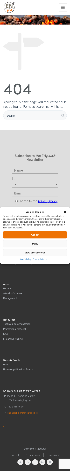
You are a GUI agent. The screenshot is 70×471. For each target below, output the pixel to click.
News (6, 364)
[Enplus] (9, 7)
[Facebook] (35, 462)
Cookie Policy (25, 259)
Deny (35, 243)
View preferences (35, 252)
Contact (15, 455)
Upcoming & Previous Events (18, 369)
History (7, 288)
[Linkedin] (42, 462)
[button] (65, 211)
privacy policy (47, 201)
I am (15, 179)
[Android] (20, 462)
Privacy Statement (40, 259)
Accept (35, 234)
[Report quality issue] (3, 426)
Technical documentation (16, 324)
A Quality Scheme (12, 293)
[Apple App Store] (28, 462)
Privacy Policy (33, 455)
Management (10, 298)
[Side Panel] (63, 7)
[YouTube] (50, 462)
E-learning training (13, 339)
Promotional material (14, 329)
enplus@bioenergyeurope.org (22, 413)
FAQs (5, 334)
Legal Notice (53, 455)
